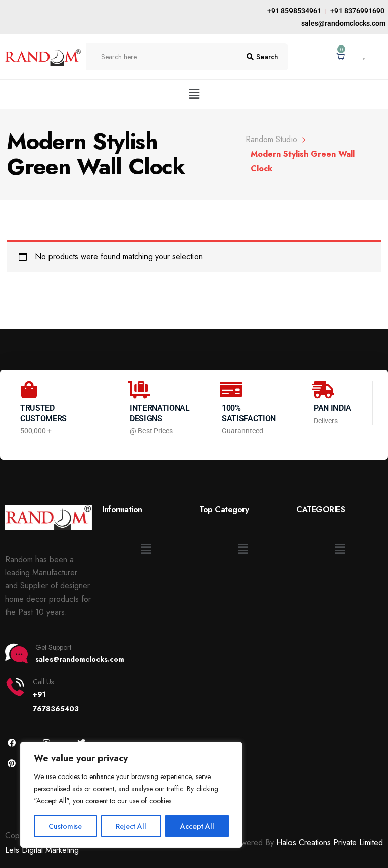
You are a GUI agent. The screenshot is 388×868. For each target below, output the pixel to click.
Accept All (197, 826)
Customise (65, 826)
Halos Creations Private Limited (329, 842)
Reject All (131, 826)
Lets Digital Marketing (42, 850)
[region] (131, 795)
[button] (194, 94)
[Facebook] (11, 742)
